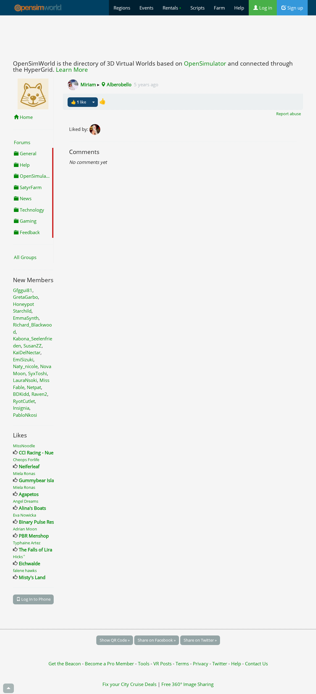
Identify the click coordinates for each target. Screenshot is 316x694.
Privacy (200, 663)
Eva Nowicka (24, 515)
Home (26, 117)
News (25, 198)
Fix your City (115, 684)
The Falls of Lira (35, 549)
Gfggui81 (22, 290)
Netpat (34, 387)
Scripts (197, 8)
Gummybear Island (39, 480)
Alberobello (118, 84)
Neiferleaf (29, 466)
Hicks (19, 556)
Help (239, 8)
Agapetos (29, 494)
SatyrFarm (30, 187)
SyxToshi (37, 373)
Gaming (27, 221)
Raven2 (39, 394)
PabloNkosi (25, 415)
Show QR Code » (115, 640)
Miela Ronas (24, 473)
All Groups (25, 257)
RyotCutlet (24, 401)
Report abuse (288, 113)
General (27, 153)
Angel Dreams (25, 501)
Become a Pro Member (110, 663)
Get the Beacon (64, 663)
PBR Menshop (34, 536)
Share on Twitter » (200, 640)
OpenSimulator (205, 63)
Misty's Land (32, 577)
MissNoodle (24, 445)
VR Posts (163, 663)
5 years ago (146, 84)
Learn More (72, 70)
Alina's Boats (32, 508)
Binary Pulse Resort (39, 522)
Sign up (294, 8)
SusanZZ (32, 346)
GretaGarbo (25, 297)
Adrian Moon (25, 529)
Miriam (88, 84)
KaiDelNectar (26, 352)
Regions (122, 8)
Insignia (21, 408)
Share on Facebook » (157, 640)
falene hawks (25, 570)
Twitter (219, 663)
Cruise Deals (143, 684)
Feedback (29, 232)
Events (146, 8)
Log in (265, 8)
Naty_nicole (25, 366)
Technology (31, 210)
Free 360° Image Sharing (187, 684)
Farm (219, 8)
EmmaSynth (26, 318)
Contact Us (256, 663)
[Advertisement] (158, 36)
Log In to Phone (35, 599)
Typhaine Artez (26, 543)
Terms (183, 663)
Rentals (172, 8)
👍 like (78, 102)
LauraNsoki (25, 380)
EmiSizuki (23, 359)
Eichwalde (29, 563)
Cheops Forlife (26, 459)
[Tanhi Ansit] (95, 129)
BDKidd (21, 394)
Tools (144, 663)
